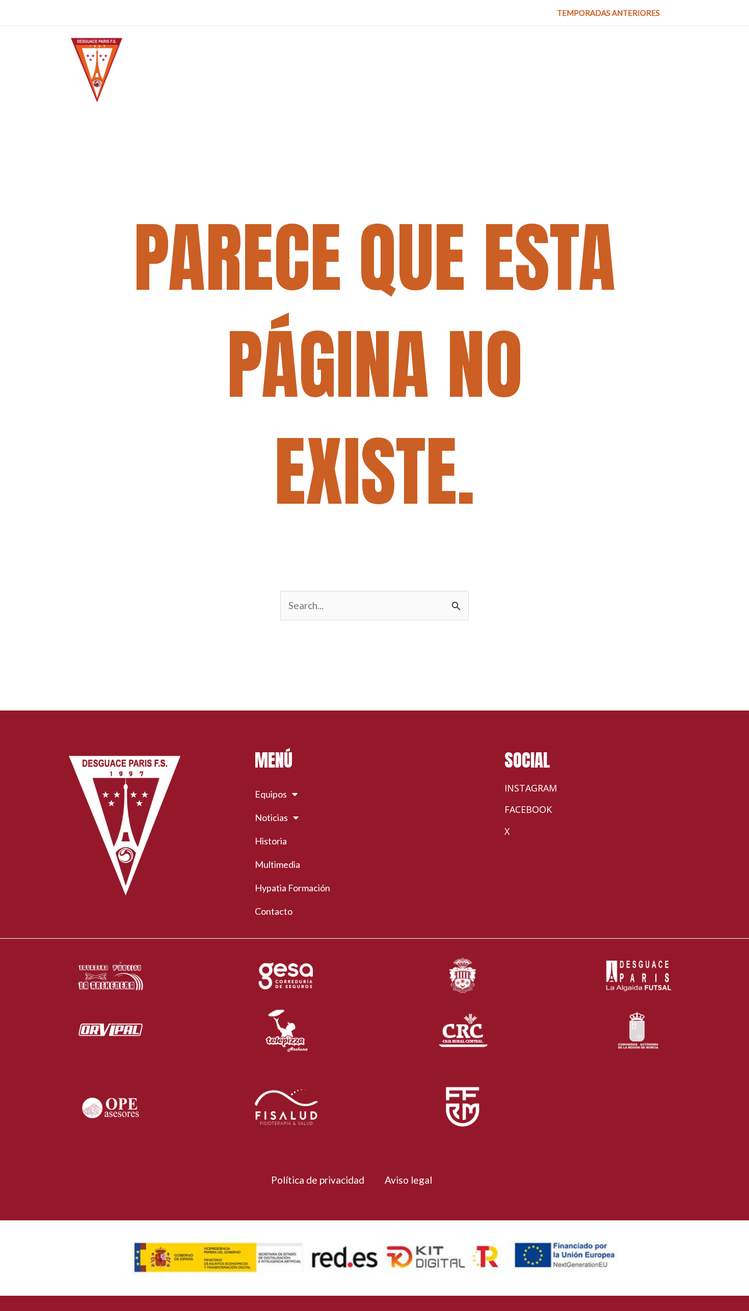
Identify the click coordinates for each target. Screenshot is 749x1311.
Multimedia (277, 864)
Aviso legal (408, 1180)
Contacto (273, 911)
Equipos (271, 794)
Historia (271, 840)
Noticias (271, 817)
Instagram (530, 788)
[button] (608, 13)
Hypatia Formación (292, 887)
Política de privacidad (317, 1180)
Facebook (528, 809)
